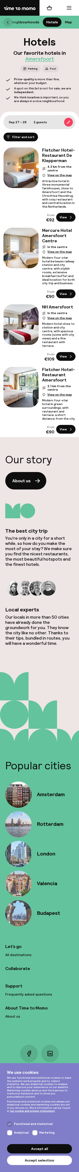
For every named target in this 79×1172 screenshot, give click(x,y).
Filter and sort (23, 137)
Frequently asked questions (28, 994)
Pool (53, 68)
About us (21, 481)
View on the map (59, 175)
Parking (33, 68)
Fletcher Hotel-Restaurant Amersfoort (58, 374)
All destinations (18, 955)
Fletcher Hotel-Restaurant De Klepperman (58, 155)
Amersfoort (39, 58)
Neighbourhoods (25, 22)
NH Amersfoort (57, 307)
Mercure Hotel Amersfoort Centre (57, 236)
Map (68, 22)
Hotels (52, 22)
